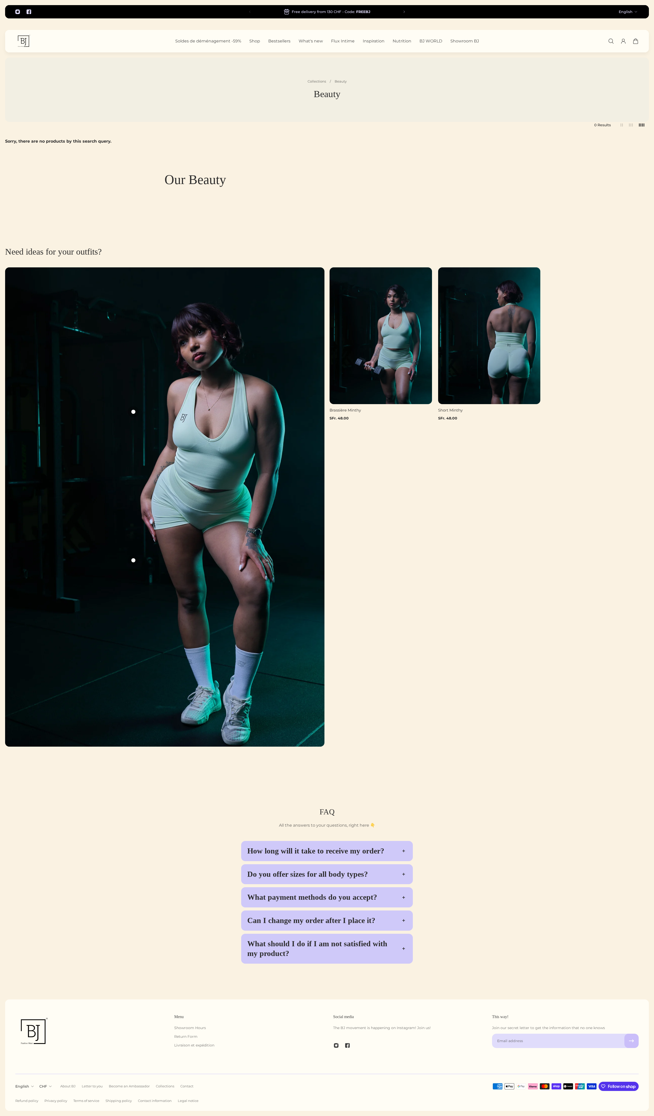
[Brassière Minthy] (381, 335)
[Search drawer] (611, 41)
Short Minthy (450, 410)
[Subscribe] (631, 1041)
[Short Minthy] (489, 335)
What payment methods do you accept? (312, 897)
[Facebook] (28, 11)
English (626, 11)
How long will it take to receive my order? (315, 851)
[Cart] (635, 41)
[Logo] (23, 41)
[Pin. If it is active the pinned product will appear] (133, 411)
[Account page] (623, 41)
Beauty (341, 81)
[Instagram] (17, 11)
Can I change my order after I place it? (311, 920)
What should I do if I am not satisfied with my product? (317, 948)
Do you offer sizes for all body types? (307, 874)
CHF (43, 1086)
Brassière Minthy (345, 410)
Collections (317, 81)
